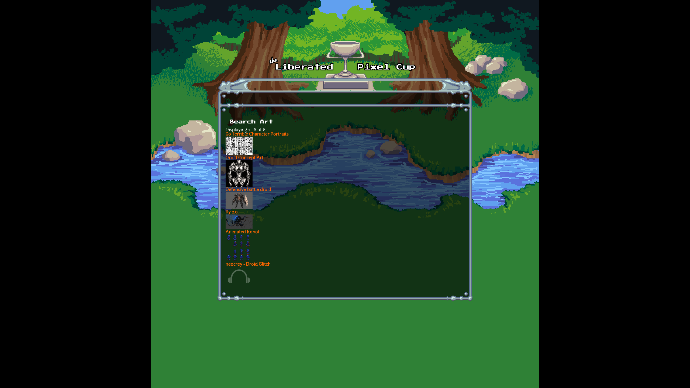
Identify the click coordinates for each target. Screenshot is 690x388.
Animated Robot (243, 232)
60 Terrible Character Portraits (257, 134)
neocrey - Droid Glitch (248, 264)
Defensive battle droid (248, 190)
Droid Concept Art (244, 158)
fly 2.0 (232, 212)
